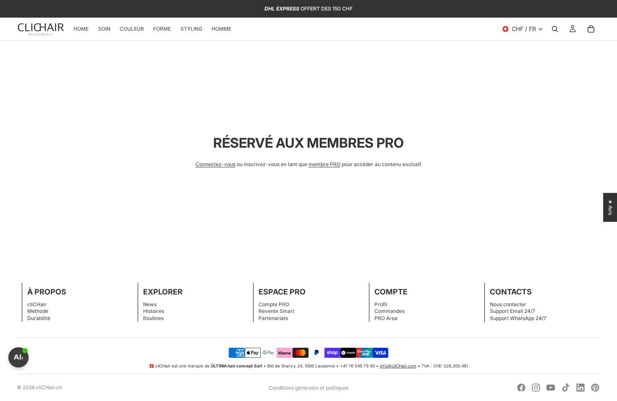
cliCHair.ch (49, 387)
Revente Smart (276, 311)
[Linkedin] (580, 388)
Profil (380, 304)
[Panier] (591, 29)
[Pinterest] (595, 388)
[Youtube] (551, 388)
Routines (153, 318)
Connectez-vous (215, 164)
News (150, 304)
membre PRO (324, 164)
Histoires (153, 311)
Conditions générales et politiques (308, 388)
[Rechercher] (555, 29)
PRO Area (385, 318)
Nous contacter (508, 304)
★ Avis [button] (610, 207)
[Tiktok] (566, 388)
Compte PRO (274, 304)
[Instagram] (536, 388)
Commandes (389, 311)
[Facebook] (521, 388)
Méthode (37, 311)
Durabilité (38, 318)
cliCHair (37, 304)
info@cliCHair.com (398, 365)
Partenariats (273, 318)
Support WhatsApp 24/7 (518, 318)
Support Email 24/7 (512, 311)
